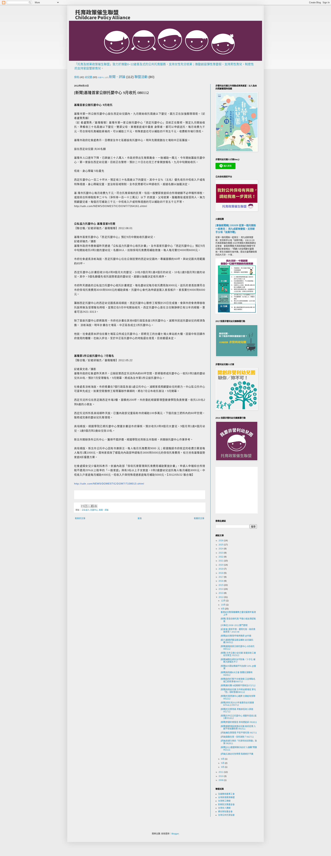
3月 (223, 767)
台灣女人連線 (224, 808)
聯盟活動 (141, 77)
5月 (223, 763)
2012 (221, 597)
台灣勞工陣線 (224, 801)
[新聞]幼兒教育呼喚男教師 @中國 (236, 636)
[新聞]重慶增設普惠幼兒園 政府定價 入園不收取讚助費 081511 (238, 727)
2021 (221, 561)
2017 (221, 577)
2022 (221, 557)
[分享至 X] (89, 506)
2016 (221, 581)
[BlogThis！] (86, 506)
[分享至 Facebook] (92, 506)
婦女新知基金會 (225, 811)
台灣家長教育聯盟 (226, 797)
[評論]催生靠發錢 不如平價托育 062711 (239, 733)
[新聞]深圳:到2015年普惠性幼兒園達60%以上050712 (237, 703)
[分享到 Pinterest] (95, 506)
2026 (221, 540)
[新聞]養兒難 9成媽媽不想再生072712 (238, 685)
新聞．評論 (117, 77)
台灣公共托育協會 (226, 815)
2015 (221, 585)
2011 (221, 772)
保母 (76, 77)
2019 (221, 569)
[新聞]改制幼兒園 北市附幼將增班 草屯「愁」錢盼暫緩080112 (238, 690)
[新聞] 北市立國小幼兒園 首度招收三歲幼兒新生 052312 (238, 654)
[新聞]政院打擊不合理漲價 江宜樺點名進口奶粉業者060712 (238, 680)
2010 (221, 776)
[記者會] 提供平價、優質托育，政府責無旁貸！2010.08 (238, 630)
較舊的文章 (199, 518)
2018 (221, 573)
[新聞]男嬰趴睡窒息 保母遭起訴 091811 (239, 722)
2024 (221, 548)
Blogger (175, 834)
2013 (221, 593)
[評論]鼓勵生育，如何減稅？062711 (237, 737)
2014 (221, 589)
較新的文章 (80, 518)
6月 (223, 759)
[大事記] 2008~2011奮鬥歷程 (234, 625)
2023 (221, 553)
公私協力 (85, 510)
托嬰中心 (101, 77)
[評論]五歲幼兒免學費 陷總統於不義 (237, 754)
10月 (223, 605)
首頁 (140, 518)
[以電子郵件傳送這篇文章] (82, 506)
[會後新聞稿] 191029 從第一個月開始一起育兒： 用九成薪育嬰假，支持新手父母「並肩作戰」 (235, 228)
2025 (221, 545)
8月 (223, 609)
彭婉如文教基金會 (226, 804)
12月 (223, 600)
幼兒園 (88, 77)
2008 (221, 780)
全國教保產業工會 (226, 794)
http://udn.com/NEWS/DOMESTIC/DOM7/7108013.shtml (109, 483)
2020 (221, 565)
